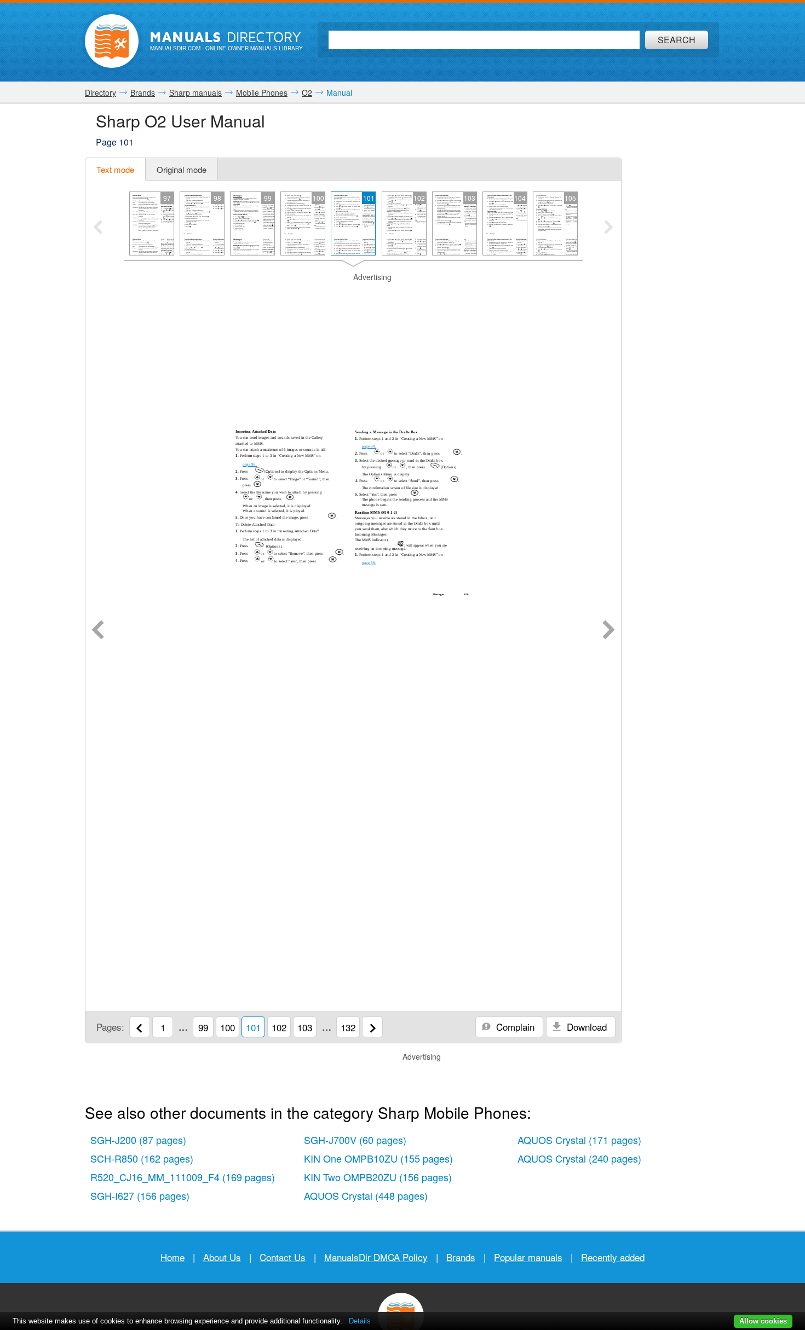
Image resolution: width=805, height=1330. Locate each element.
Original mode (181, 169)
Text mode (115, 169)
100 (227, 1027)
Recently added (613, 1257)
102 (279, 1027)
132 (348, 1027)
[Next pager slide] (608, 228)
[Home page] (112, 41)
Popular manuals (528, 1257)
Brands (460, 1257)
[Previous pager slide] (97, 228)
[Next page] (608, 630)
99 (203, 1027)
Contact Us (283, 1257)
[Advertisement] (353, 296)
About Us (222, 1257)
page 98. (250, 464)
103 (304, 1027)
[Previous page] (97, 630)
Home (172, 1257)
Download (585, 1026)
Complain (513, 1026)
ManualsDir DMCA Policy (376, 1257)
